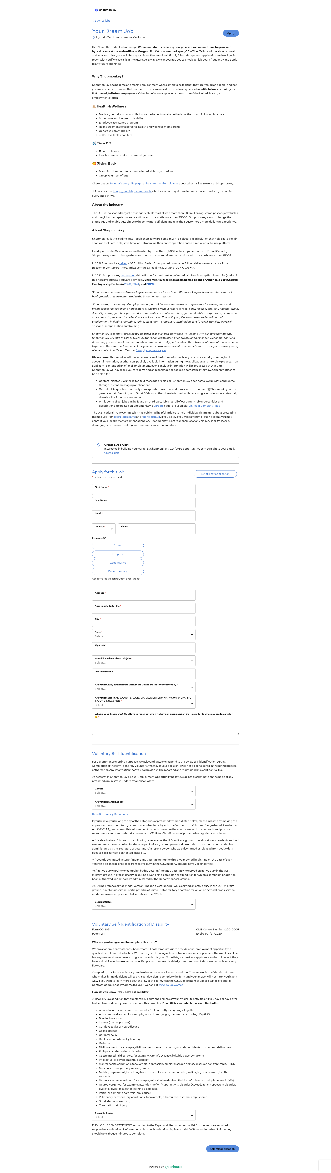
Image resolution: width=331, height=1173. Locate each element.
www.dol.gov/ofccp (171, 985)
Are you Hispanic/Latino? (109, 801)
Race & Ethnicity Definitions (110, 814)
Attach (118, 545)
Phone (125, 526)
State (98, 632)
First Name (102, 487)
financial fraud (151, 416)
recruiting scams (125, 416)
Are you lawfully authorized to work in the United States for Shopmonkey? (137, 684)
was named (128, 275)
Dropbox (118, 554)
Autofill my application (215, 473)
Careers (158, 405)
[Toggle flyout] (112, 529)
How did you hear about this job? (113, 658)
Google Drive (118, 562)
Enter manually (118, 571)
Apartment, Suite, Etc (108, 606)
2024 (135, 284)
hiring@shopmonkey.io (151, 350)
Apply (231, 33)
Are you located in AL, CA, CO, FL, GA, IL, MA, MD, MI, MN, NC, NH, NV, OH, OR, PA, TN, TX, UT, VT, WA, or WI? (143, 699)
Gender (99, 788)
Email (99, 513)
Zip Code (100, 645)
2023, (128, 284)
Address (100, 592)
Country (100, 526)
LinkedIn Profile (104, 671)
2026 (150, 284)
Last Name (102, 500)
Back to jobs (102, 20)
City (98, 619)
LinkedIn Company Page (204, 405)
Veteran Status (103, 901)
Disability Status (104, 1113)
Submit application (222, 1148)
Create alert (111, 452)
